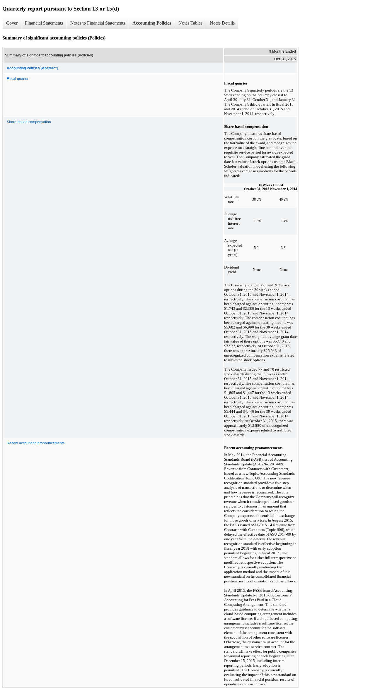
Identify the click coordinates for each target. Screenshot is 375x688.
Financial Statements (44, 22)
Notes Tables (190, 22)
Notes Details (222, 22)
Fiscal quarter (17, 78)
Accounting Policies (151, 22)
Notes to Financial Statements (97, 22)
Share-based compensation (29, 122)
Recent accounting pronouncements (35, 443)
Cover (12, 22)
